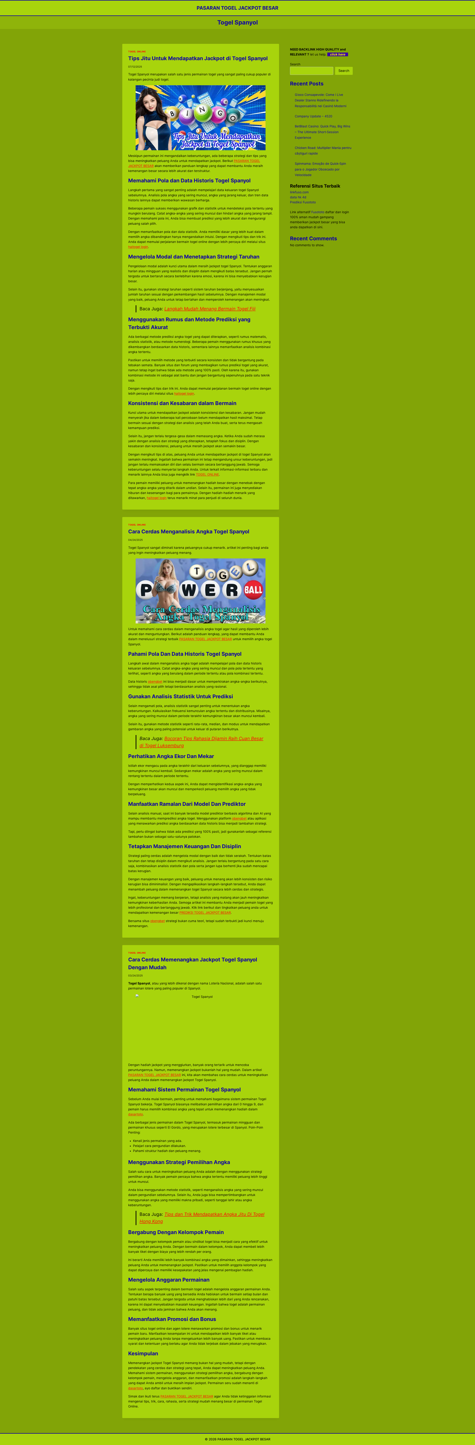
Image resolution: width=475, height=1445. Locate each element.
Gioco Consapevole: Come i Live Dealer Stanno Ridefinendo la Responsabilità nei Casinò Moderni (320, 100)
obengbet (157, 921)
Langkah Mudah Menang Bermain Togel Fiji (209, 308)
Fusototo (317, 212)
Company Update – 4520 (313, 116)
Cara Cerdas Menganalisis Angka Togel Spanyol (188, 531)
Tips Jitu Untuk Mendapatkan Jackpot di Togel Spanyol (198, 58)
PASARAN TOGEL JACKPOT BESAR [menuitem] (205, 639)
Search (295, 64)
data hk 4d (298, 197)
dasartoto (135, 1388)
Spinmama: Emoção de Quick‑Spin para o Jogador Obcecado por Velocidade (320, 169)
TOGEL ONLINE (137, 51)
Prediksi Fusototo (303, 202)
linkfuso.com (299, 192)
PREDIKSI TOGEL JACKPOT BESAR (205, 912)
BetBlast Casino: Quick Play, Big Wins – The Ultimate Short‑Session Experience (322, 131)
